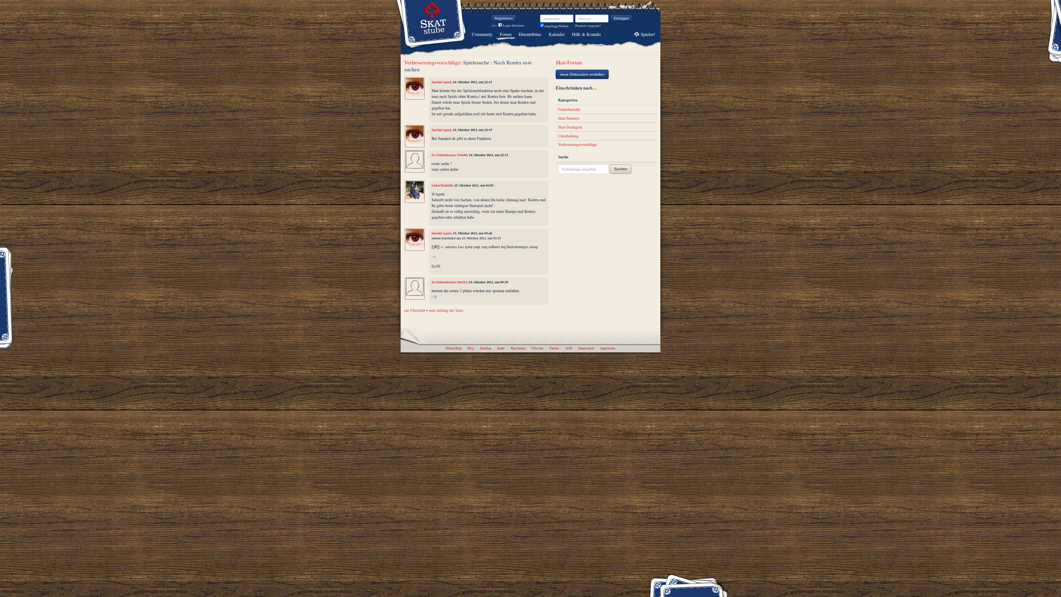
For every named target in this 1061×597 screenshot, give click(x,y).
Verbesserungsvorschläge (432, 62)
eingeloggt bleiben (556, 26)
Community (482, 34)
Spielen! (648, 34)
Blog (471, 348)
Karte (501, 348)
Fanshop (485, 348)
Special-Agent (441, 82)
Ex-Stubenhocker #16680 (449, 155)
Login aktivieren (513, 25)
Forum (505, 34)
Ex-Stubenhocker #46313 (449, 282)
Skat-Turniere (568, 118)
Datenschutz (586, 348)
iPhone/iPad (453, 348)
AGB (568, 348)
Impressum (607, 348)
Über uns (537, 348)
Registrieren (504, 18)
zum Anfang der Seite (446, 310)
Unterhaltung (568, 135)
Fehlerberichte (569, 109)
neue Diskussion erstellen (582, 74)
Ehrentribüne (530, 34)
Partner (554, 348)
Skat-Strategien (570, 127)
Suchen (620, 169)
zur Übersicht (414, 310)
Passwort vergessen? (588, 25)
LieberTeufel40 (442, 185)
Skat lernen (518, 348)
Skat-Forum (569, 62)
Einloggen (621, 18)
